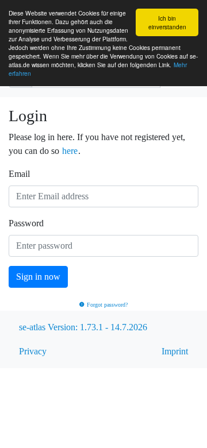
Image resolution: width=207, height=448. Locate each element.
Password (26, 223)
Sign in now (38, 276)
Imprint (175, 351)
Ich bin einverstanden (167, 22)
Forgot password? (107, 305)
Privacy (33, 351)
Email (19, 174)
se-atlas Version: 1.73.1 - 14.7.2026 (83, 327)
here (70, 151)
